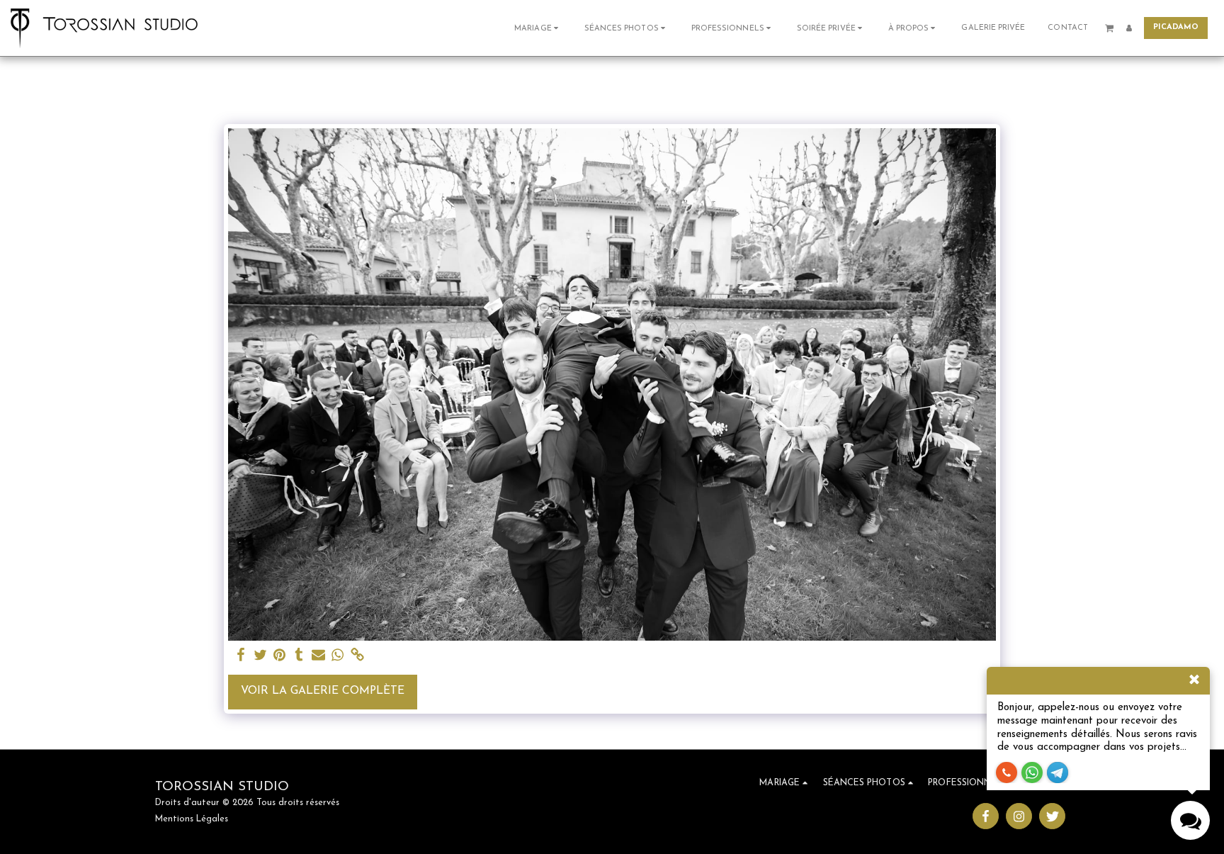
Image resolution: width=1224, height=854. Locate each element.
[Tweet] (260, 656)
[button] (538, 28)
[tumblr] (299, 656)
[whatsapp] (338, 656)
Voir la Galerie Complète (322, 691)
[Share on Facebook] (241, 656)
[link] (357, 656)
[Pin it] (280, 656)
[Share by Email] (319, 656)
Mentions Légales (191, 819)
